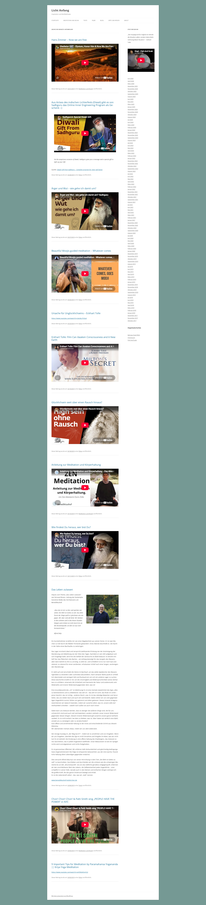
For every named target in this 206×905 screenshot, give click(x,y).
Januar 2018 (131, 313)
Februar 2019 (132, 279)
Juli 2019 (130, 267)
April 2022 (131, 182)
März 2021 (131, 215)
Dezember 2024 (133, 109)
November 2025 (133, 89)
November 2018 (133, 287)
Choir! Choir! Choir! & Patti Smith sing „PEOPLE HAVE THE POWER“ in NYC (83, 800)
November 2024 (133, 112)
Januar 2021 (131, 220)
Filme (93, 20)
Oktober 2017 (132, 321)
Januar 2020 (131, 251)
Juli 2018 (130, 297)
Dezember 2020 (133, 223)
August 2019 (132, 264)
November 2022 (133, 163)
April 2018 (131, 305)
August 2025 (132, 96)
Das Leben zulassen (62, 589)
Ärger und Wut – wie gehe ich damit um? (74, 188)
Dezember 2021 (133, 192)
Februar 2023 (132, 156)
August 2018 (132, 295)
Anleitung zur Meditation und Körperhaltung (76, 464)
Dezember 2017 (133, 315)
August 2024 (132, 117)
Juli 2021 (130, 205)
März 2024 (131, 125)
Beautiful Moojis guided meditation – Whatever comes (81, 250)
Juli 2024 (130, 120)
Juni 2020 (130, 238)
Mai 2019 (130, 272)
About (126, 20)
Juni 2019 (130, 269)
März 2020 (131, 246)
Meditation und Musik (71, 20)
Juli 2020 (130, 236)
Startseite (55, 20)
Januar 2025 (131, 107)
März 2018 (131, 308)
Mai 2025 (130, 102)
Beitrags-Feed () (134, 335)
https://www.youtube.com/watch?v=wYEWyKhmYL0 (70, 872)
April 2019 (131, 274)
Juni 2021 (130, 207)
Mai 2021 (130, 210)
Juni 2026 (130, 78)
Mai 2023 (130, 148)
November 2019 (133, 256)
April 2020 (131, 243)
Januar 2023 (131, 158)
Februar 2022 (132, 187)
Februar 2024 (132, 127)
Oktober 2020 (132, 228)
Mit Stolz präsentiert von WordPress (62, 896)
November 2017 (133, 318)
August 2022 (132, 171)
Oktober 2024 (132, 115)
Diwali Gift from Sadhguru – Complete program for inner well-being (79, 170)
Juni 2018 (130, 300)
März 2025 (131, 104)
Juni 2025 (130, 99)
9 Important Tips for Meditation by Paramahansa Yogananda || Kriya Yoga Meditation (85, 865)
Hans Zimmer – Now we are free (69, 39)
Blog (102, 20)
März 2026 (131, 84)
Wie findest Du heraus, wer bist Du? (71, 527)
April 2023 (131, 151)
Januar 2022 (131, 189)
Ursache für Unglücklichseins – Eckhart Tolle (76, 313)
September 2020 (133, 230)
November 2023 (133, 135)
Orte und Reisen (113, 20)
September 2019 (133, 261)
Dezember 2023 (133, 133)
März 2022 (131, 184)
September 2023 (133, 138)
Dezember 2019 (133, 254)
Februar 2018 (132, 310)
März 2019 (131, 277)
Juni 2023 (130, 145)
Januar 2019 (131, 282)
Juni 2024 (130, 122)
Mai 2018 (130, 303)
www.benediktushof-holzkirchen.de (64, 780)
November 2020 (133, 225)
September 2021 (133, 200)
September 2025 (133, 94)
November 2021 (133, 194)
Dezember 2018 (133, 285)
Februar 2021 (132, 218)
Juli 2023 (130, 143)
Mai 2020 (130, 241)
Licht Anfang (60, 10)
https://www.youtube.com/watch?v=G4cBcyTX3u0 (69, 318)
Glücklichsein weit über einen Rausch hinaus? (77, 402)
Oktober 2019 (132, 259)
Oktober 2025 (132, 91)
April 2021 (131, 212)
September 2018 (133, 292)
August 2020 (132, 233)
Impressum (131, 338)
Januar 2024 (131, 130)
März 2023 (131, 153)
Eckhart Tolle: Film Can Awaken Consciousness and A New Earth (83, 338)
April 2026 (131, 81)
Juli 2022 (130, 174)
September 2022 (133, 169)
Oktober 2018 (132, 290)
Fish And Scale (132, 340)
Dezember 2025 (133, 86)
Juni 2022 (130, 176)
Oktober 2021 (132, 197)
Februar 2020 (132, 248)
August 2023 (132, 140)
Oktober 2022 (132, 166)
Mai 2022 (130, 179)
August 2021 (132, 202)
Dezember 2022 (133, 161)
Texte (85, 20)
